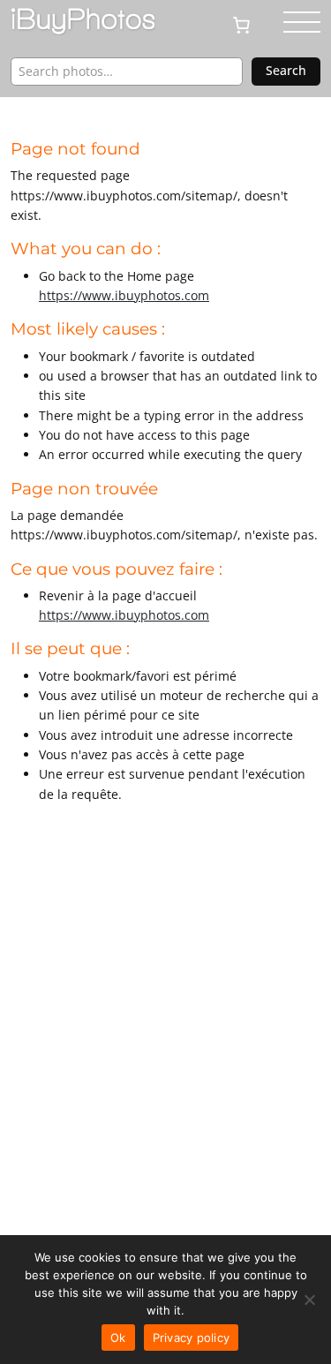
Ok (118, 1337)
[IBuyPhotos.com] (83, 21)
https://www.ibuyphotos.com (124, 295)
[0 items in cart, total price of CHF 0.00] (248, 24)
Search (286, 70)
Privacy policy (191, 1337)
